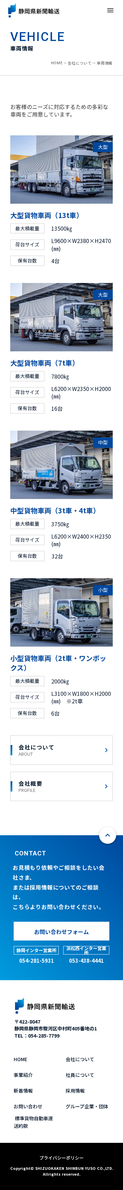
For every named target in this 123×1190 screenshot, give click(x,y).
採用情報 (75, 1090)
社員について (80, 1074)
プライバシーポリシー (61, 1157)
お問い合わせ (28, 1106)
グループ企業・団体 (87, 1106)
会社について (80, 63)
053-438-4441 (86, 960)
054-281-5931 (36, 960)
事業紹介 (23, 1074)
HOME (57, 63)
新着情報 (23, 1090)
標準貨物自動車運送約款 (33, 1122)
